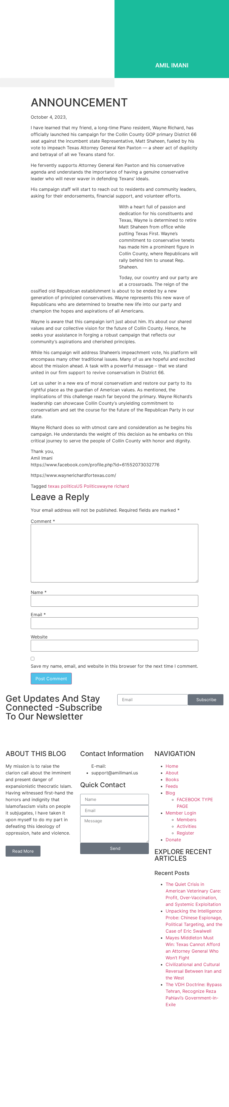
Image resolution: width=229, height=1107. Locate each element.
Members (186, 819)
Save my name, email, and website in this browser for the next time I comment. (114, 666)
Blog (170, 793)
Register (185, 833)
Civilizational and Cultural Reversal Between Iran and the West (193, 971)
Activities (186, 826)
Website (39, 637)
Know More (172, 57)
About (172, 773)
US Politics (87, 486)
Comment (43, 521)
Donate (173, 839)
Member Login (181, 813)
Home (172, 766)
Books (172, 779)
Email (38, 614)
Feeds (172, 786)
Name (39, 592)
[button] (57, 82)
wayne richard (114, 486)
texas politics (62, 486)
